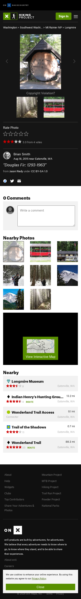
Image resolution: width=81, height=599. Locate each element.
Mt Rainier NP (53, 27)
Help (7, 481)
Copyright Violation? (40, 93)
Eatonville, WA (43, 158)
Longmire (70, 27)
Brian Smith (22, 154)
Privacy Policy (39, 578)
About (7, 474)
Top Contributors (14, 499)
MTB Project (49, 481)
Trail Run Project (51, 493)
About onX (10, 559)
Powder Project (51, 499)
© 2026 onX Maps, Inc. (29, 593)
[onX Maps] (13, 533)
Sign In (64, 16)
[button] (5, 180)
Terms (49, 593)
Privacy (60, 593)
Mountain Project (52, 474)
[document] (40, 581)
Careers (9, 566)
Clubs (7, 493)
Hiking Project (50, 487)
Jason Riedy (16, 171)
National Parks (50, 505)
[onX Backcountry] (16, 5)
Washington (10, 27)
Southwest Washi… (31, 27)
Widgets (9, 487)
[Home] (20, 16)
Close (40, 587)
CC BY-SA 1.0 (39, 171)
